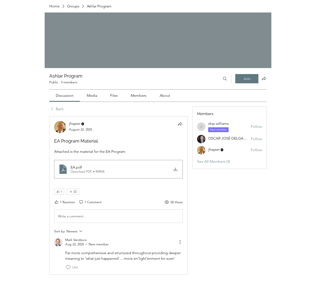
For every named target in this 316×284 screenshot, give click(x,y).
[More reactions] (73, 192)
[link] (65, 95)
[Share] (180, 124)
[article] (118, 195)
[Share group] (264, 78)
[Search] (225, 78)
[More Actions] (180, 242)
